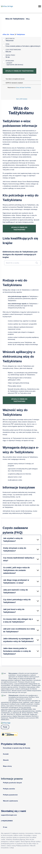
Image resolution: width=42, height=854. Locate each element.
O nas (5, 827)
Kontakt (6, 754)
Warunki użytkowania (10, 801)
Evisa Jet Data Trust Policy (23, 87)
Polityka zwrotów (9, 789)
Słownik (6, 760)
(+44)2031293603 (7, 821)
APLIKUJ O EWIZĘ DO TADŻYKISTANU (19, 71)
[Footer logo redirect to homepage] (5, 723)
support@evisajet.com (9, 815)
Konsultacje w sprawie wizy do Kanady (16, 748)
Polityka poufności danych (12, 782)
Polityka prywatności (10, 795)
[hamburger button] (39, 6)
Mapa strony (7, 766)
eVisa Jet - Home (8, 34)
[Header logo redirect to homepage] (7, 6)
